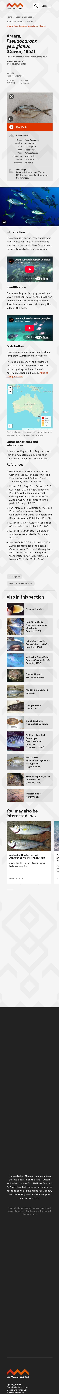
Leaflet (24, 429)
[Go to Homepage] (30, 1373)
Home (9, 16)
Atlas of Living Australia (33, 435)
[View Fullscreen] (10, 426)
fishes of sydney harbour (20, 583)
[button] (10, 388)
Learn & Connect (24, 16)
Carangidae (14, 576)
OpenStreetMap (31, 429)
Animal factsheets (15, 21)
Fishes (30, 21)
